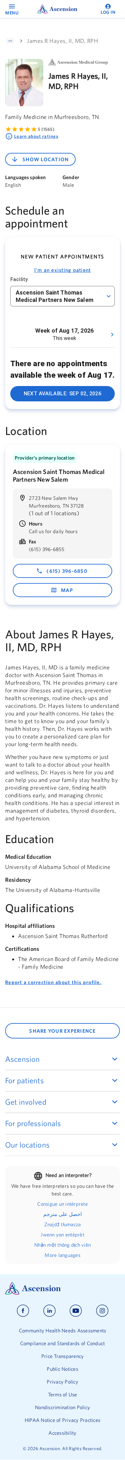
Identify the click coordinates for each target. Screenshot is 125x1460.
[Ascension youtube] (76, 1311)
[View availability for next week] (112, 334)
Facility (19, 279)
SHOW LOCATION (45, 159)
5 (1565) (46, 129)
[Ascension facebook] (23, 1311)
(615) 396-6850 (67, 571)
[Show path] (10, 40)
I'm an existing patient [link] (62, 270)
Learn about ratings (36, 136)
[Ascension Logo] (62, 1288)
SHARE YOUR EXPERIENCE (62, 1031)
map (67, 590)
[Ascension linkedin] (49, 1311)
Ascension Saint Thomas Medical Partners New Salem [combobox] (54, 296)
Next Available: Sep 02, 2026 (63, 394)
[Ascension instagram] (102, 1311)
